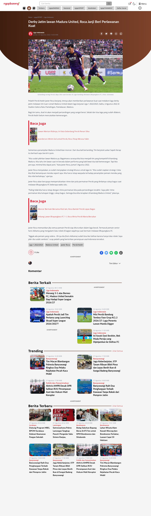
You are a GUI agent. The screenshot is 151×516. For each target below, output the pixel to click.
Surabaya (32, 425)
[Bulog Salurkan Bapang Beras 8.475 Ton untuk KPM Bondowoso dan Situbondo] (87, 415)
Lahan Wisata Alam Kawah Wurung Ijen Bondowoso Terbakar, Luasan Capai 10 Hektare (109, 434)
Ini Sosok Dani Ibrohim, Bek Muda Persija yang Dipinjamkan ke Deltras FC (106, 339)
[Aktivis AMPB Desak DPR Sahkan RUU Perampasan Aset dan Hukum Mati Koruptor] (37, 388)
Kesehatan (92, 8)
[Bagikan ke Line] (111, 34)
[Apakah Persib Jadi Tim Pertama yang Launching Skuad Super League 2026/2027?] (37, 316)
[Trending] (24, 8)
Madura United (52, 245)
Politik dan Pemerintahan (57, 383)
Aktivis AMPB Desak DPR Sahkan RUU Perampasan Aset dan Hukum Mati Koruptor (86, 467)
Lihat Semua (117, 351)
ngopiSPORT (79, 8)
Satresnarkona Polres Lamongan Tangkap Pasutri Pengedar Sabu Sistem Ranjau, (63, 432)
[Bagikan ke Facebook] (102, 34)
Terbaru (42, 8)
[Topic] (34, 8)
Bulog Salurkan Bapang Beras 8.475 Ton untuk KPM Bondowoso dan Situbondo (86, 432)
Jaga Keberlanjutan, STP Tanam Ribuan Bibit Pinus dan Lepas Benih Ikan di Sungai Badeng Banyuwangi (63, 469)
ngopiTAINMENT (106, 8)
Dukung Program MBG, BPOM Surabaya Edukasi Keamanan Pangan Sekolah (39, 432)
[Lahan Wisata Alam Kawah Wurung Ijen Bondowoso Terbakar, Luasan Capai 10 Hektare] (111, 415)
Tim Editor (113, 263)
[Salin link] (121, 34)
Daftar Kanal (121, 8)
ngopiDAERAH (54, 8)
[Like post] (31, 252)
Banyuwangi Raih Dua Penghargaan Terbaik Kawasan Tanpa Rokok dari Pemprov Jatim (39, 467)
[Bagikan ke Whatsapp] (116, 34)
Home (30, 17)
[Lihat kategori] (140, 8)
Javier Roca (65, 245)
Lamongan (57, 425)
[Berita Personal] (29, 8)
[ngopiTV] (129, 4)
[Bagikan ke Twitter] (107, 34)
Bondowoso (80, 425)
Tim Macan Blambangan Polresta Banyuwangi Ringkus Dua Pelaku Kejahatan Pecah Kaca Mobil (58, 367)
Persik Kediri (78, 245)
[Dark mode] (134, 4)
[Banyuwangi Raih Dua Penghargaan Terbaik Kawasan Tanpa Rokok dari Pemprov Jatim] (84, 388)
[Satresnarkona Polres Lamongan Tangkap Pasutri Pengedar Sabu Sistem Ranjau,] (64, 415)
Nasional (67, 8)
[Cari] (109, 3)
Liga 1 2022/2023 (36, 245)
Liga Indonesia (49, 17)
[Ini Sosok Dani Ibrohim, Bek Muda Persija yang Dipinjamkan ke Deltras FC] (84, 336)
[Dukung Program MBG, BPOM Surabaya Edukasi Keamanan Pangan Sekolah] (40, 415)
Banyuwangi (51, 358)
